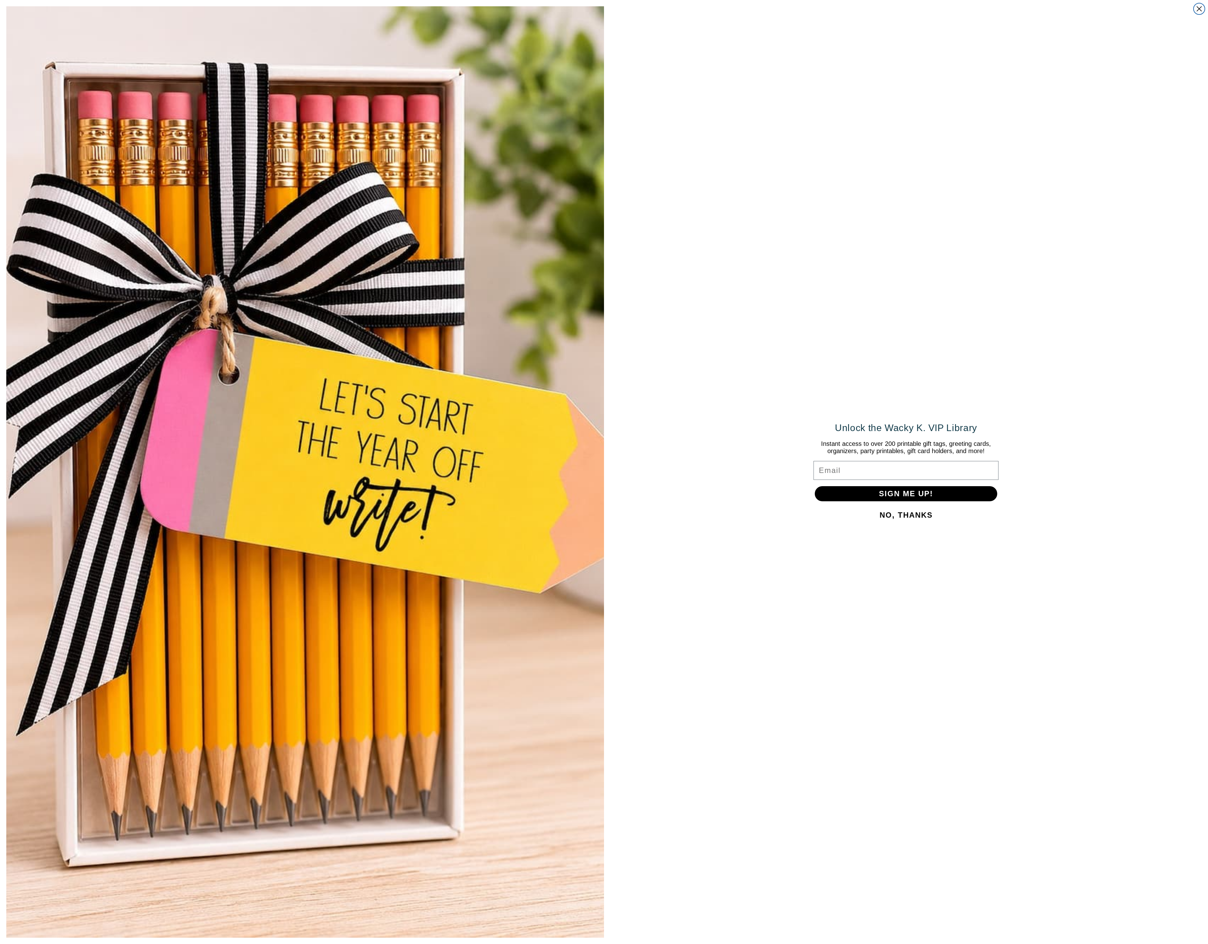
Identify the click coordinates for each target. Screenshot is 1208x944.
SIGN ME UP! (906, 493)
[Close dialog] (1199, 8)
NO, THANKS (906, 515)
